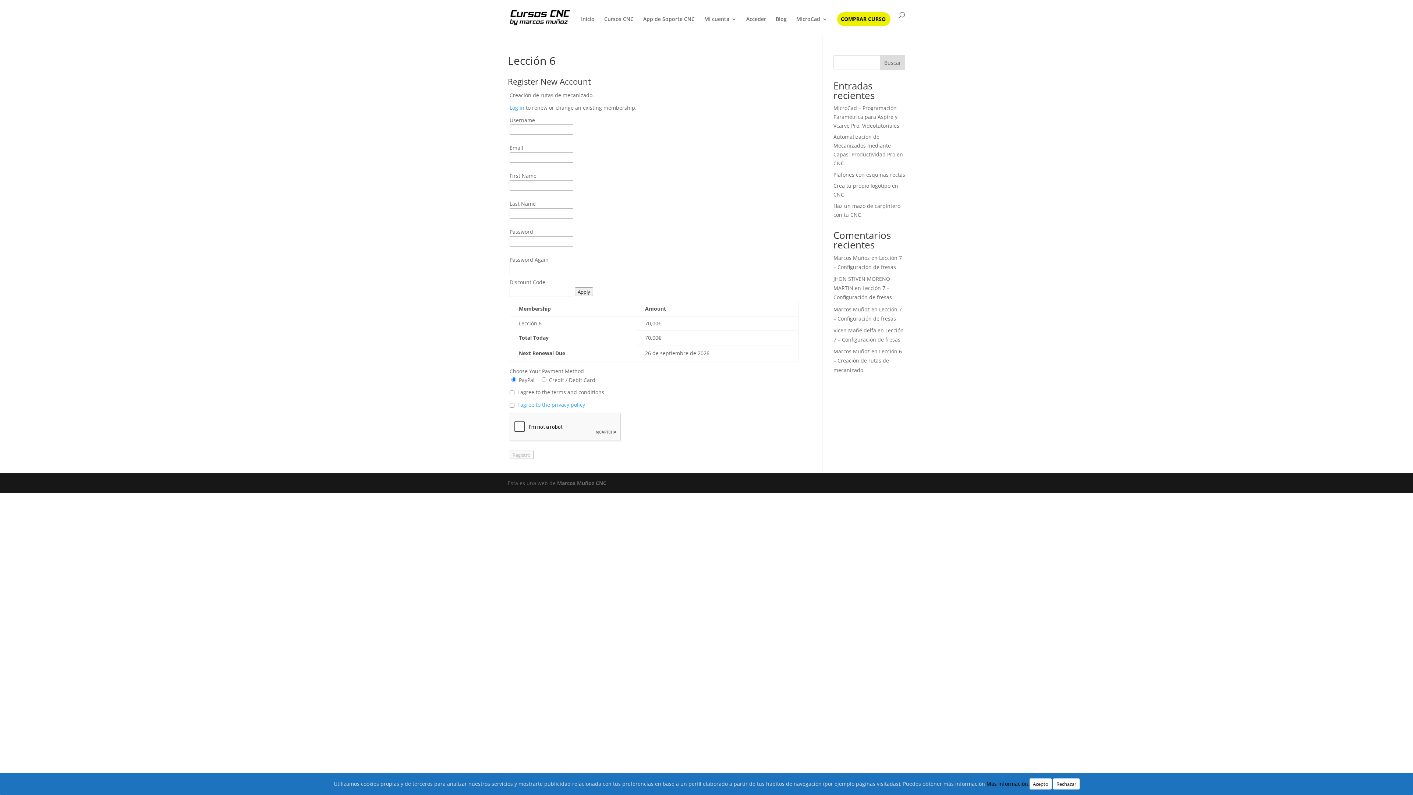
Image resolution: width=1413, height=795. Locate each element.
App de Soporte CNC (669, 19)
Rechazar (1066, 784)
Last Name (523, 203)
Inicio (588, 19)
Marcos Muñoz (851, 257)
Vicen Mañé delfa (854, 330)
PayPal (526, 380)
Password (521, 231)
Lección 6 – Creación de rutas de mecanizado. (867, 360)
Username (522, 120)
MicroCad (808, 19)
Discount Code (527, 282)
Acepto (1040, 784)
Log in (517, 107)
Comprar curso (863, 19)
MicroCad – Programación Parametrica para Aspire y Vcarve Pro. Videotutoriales (866, 117)
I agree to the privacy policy (551, 404)
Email (516, 147)
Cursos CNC (619, 19)
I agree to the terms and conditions (560, 392)
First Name (523, 175)
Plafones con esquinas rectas (869, 174)
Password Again (529, 259)
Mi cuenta (716, 19)
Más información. (1008, 783)
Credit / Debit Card (571, 380)
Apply (584, 292)
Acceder (756, 19)
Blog (781, 19)
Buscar (892, 62)
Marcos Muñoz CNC (581, 483)
